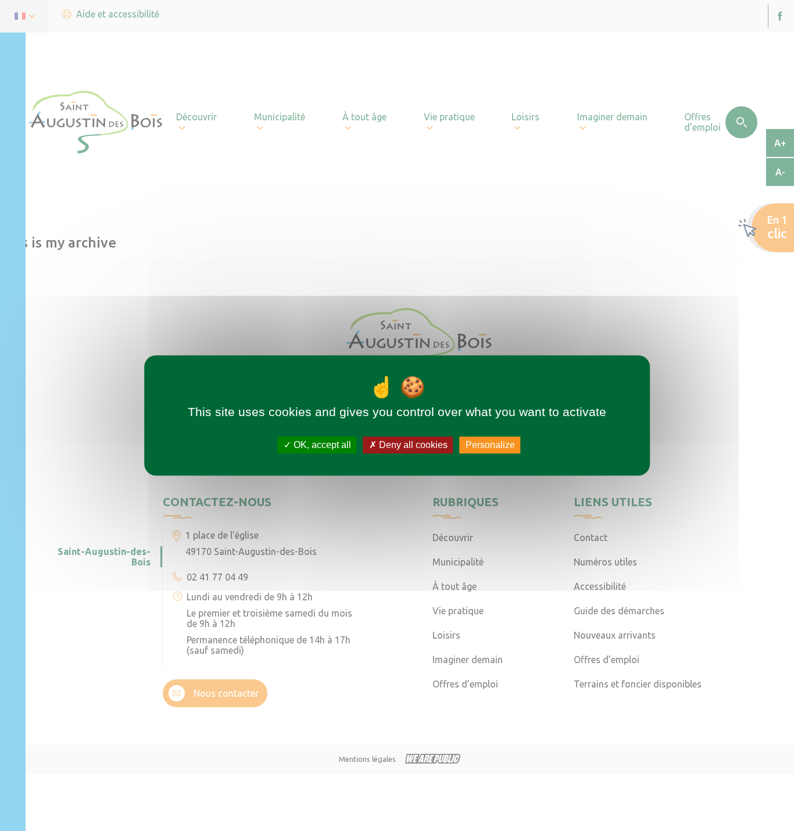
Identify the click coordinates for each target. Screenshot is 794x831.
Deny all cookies (412, 445)
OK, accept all (321, 445)
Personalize (490, 445)
